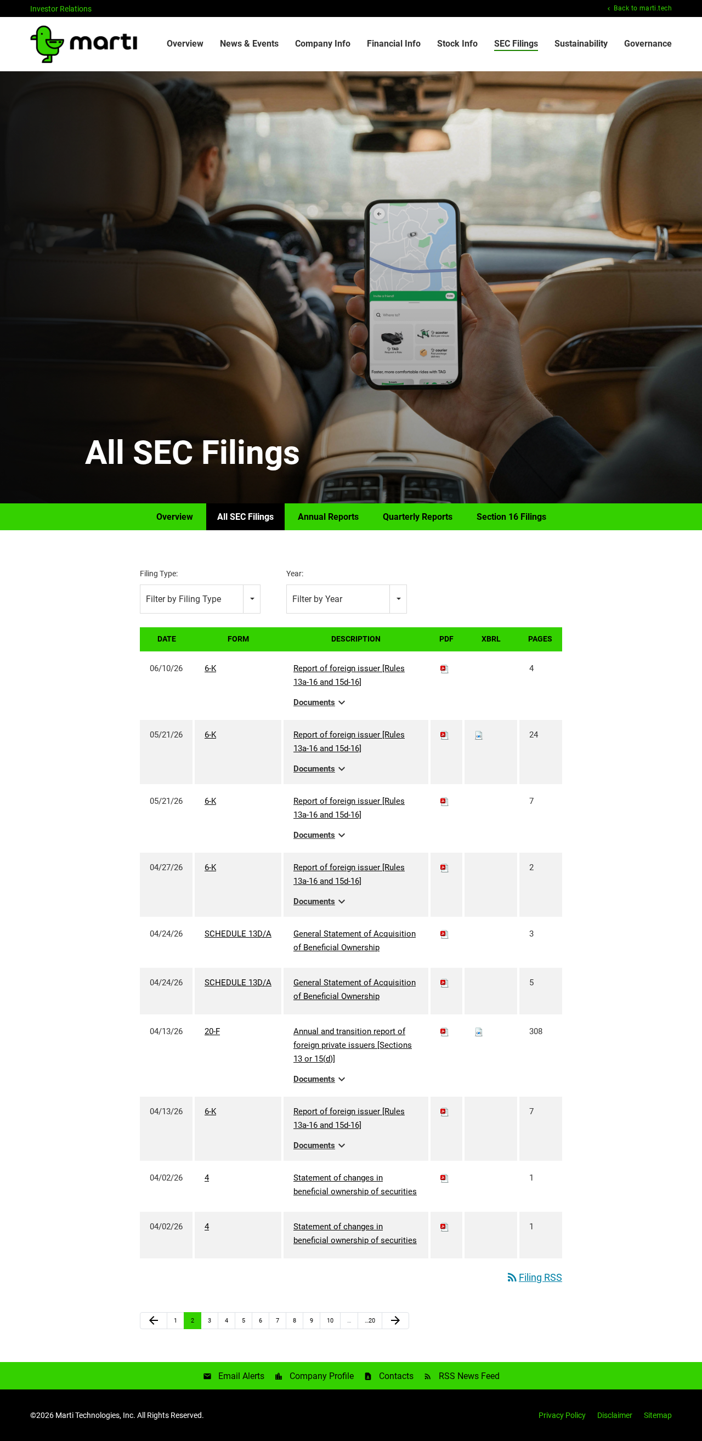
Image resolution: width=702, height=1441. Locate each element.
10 (333, 1320)
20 (371, 1320)
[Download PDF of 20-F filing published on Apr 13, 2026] (444, 1031)
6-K (210, 668)
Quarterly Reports (417, 517)
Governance (648, 43)
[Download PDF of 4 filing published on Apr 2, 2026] (444, 1178)
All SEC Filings (245, 517)
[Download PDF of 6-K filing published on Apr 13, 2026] (444, 1111)
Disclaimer (614, 1415)
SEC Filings (516, 43)
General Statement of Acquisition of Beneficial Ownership (354, 940)
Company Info (322, 43)
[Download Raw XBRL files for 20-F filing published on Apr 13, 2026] (478, 1031)
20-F (212, 1031)
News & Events (249, 43)
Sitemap (658, 1415)
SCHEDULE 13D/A (238, 934)
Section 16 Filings (511, 517)
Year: (294, 573)
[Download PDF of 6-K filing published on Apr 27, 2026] (444, 867)
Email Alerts (241, 1376)
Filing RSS (534, 1277)
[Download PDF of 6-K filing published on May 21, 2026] (444, 735)
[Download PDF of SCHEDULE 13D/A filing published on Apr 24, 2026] (444, 934)
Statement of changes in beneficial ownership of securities (355, 1184)
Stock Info (457, 43)
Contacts (396, 1376)
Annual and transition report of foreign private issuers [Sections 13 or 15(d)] (352, 1045)
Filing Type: (159, 573)
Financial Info (394, 43)
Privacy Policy (562, 1415)
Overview (185, 43)
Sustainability (581, 43)
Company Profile (322, 1376)
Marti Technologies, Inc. (95, 1415)
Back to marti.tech (642, 8)
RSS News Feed (469, 1376)
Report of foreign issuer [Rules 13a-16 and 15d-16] (349, 675)
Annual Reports (328, 517)
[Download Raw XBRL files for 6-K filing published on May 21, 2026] (478, 735)
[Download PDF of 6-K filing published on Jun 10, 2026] (444, 668)
